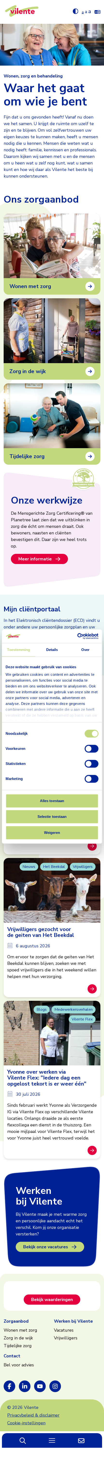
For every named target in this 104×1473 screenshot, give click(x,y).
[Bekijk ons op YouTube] (40, 1386)
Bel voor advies (19, 1365)
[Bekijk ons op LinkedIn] (24, 1386)
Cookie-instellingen (26, 1423)
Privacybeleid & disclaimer (33, 1415)
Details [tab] (52, 650)
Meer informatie (35, 559)
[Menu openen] (52, 1440)
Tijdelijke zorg (18, 1346)
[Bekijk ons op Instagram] (55, 1386)
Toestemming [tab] (18, 650)
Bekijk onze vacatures (45, 1247)
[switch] (91, 749)
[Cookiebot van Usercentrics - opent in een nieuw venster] (77, 636)
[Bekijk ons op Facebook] (9, 1386)
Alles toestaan (52, 801)
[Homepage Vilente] (22, 12)
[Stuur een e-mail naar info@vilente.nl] (81, 1440)
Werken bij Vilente (73, 1321)
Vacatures (64, 1330)
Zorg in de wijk (18, 1338)
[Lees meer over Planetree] (83, 479)
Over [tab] (85, 650)
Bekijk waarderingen (52, 1299)
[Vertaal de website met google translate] (97, 11)
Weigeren (52, 833)
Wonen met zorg (20, 1330)
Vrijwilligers (65, 1338)
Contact (12, 1356)
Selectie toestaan (52, 816)
